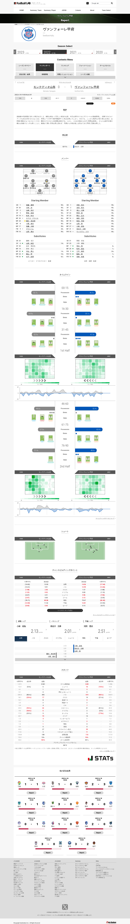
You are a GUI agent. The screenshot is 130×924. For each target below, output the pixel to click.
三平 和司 (80, 251)
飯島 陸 (80, 254)
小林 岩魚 (80, 226)
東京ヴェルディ (18, 874)
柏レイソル (16, 870)
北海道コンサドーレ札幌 (40, 864)
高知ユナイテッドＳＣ (60, 889)
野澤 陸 (80, 213)
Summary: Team (35, 10)
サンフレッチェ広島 (19, 893)
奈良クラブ (57, 881)
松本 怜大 (30, 216)
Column (78, 10)
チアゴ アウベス (32, 218)
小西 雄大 (30, 224)
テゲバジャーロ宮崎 (39, 896)
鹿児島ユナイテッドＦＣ (61, 894)
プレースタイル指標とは (102, 872)
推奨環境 (55, 912)
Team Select (106, 10)
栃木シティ (37, 874)
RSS (113, 103)
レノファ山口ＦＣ (59, 884)
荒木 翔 (80, 246)
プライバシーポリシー (64, 912)
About (92, 10)
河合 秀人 (30, 251)
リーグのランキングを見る (65, 610)
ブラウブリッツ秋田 (39, 869)
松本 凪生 (80, 249)
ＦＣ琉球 (57, 896)
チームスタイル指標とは (102, 874)
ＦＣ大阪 (57, 879)
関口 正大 (80, 216)
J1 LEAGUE (17, 861)
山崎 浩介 (30, 210)
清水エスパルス (18, 881)
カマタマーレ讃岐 (59, 886)
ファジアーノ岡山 (18, 891)
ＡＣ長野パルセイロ (60, 872)
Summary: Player (50, 10)
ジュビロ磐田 (37, 886)
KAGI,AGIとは (99, 870)
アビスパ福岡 (17, 894)
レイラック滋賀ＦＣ (60, 877)
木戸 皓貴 (30, 257)
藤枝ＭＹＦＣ (37, 887)
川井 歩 (29, 208)
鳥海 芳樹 (80, 221)
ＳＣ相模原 (57, 869)
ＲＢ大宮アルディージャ (40, 876)
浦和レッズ (16, 867)
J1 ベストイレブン (80, 867)
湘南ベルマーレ (38, 879)
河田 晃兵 (80, 205)
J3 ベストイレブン (80, 877)
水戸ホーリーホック (19, 865)
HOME (22, 10)
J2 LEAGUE (37, 861)
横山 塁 (29, 254)
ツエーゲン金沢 (59, 874)
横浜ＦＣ (36, 877)
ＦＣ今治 (36, 891)
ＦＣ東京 (16, 872)
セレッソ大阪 (17, 887)
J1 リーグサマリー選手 (81, 865)
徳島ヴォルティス (38, 889)
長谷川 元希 (81, 229)
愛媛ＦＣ (57, 887)
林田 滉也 (80, 218)
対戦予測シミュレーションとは (104, 876)
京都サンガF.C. (17, 884)
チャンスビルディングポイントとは (103, 615)
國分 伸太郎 (30, 221)
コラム (97, 864)
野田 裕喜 (30, 213)
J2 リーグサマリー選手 (81, 870)
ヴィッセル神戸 (18, 889)
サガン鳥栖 (37, 893)
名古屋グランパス (18, 882)
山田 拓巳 (30, 243)
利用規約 (49, 912)
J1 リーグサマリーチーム (81, 864)
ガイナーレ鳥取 (59, 882)
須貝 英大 (80, 208)
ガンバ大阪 (16, 886)
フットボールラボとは (101, 867)
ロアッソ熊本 (58, 893)
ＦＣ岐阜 (57, 876)
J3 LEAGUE (58, 861)
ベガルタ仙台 (37, 867)
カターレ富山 (37, 884)
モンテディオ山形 (44, 87)
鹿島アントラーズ (18, 864)
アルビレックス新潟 (39, 882)
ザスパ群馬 (57, 867)
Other (97, 861)
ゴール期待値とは (100, 877)
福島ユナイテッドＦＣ (60, 864)
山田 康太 (30, 232)
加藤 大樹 (30, 226)
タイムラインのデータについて (105, 518)
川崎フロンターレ (18, 877)
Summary (77, 861)
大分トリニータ (38, 894)
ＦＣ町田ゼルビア (18, 876)
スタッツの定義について (107, 751)
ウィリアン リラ (83, 232)
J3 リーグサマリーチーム (81, 874)
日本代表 (98, 865)
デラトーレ (30, 229)
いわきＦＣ (37, 872)
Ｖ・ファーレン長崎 (19, 896)
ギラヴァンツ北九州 (60, 891)
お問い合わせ (79, 912)
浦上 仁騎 (80, 210)
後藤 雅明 (30, 205)
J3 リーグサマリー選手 (81, 876)
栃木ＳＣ (57, 865)
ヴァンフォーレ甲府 (87, 87)
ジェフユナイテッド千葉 (20, 869)
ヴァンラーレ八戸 (38, 865)
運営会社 (72, 912)
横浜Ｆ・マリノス (18, 879)
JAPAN (64, 10)
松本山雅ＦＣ (58, 870)
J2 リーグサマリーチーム (81, 869)
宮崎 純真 (80, 257)
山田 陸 (80, 224)
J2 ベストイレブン (80, 872)
